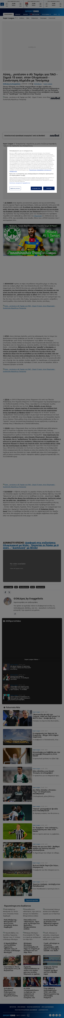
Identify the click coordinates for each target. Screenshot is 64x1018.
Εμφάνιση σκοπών (15, 188)
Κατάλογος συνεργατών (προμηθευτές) (20, 183)
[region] (32, 170)
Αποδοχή (48, 188)
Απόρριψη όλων (36, 188)
